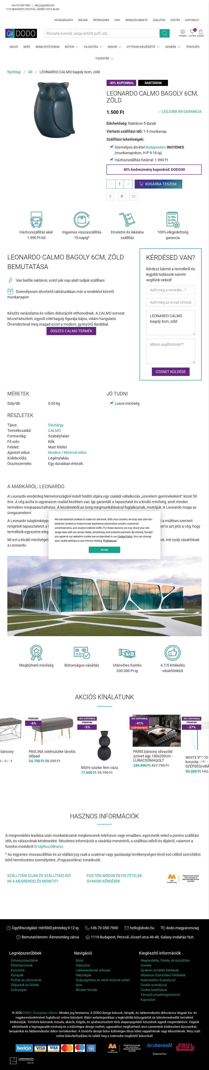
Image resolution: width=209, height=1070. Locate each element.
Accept (104, 549)
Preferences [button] (109, 540)
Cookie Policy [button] (125, 536)
